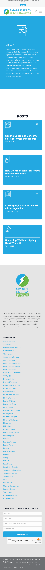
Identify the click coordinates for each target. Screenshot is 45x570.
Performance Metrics (11, 432)
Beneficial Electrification (12, 348)
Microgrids (7, 423)
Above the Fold (9, 341)
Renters (6, 454)
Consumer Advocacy (11, 357)
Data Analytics (8, 379)
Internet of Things (10, 404)
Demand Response (10, 382)
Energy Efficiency (9, 401)
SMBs (5, 480)
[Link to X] (29, 565)
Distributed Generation (12, 385)
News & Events (9, 429)
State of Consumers (11, 486)
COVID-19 (7, 376)
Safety (5, 458)
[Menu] (40, 11)
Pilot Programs (9, 436)
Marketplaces (8, 414)
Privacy (6, 448)
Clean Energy (8, 354)
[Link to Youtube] (36, 565)
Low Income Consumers (12, 410)
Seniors (6, 461)
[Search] (35, 11)
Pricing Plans (8, 445)
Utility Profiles (8, 498)
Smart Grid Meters (10, 473)
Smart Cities (8, 464)
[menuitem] (23, 1)
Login (23, 5)
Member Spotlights (10, 417)
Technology (7, 492)
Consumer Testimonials (12, 373)
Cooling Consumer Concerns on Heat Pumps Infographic (21, 137)
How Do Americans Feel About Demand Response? (22, 172)
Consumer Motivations (12, 366)
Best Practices (8, 351)
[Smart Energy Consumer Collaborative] (18, 11)
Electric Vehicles (9, 398)
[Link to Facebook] (33, 565)
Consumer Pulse (9, 370)
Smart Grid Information (12, 470)
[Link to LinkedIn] (40, 565)
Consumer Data (9, 360)
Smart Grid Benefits (10, 467)
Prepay (6, 439)
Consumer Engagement (12, 363)
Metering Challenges (10, 420)
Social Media (8, 483)
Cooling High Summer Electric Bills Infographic (22, 207)
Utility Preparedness (10, 495)
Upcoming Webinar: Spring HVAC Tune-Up (20, 241)
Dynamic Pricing (9, 392)
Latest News (8, 407)
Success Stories (9, 489)
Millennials (7, 426)
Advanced (7, 344)
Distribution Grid (9, 388)
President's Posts (9, 442)
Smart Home (8, 476)
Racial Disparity (9, 451)
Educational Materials (11, 395)
